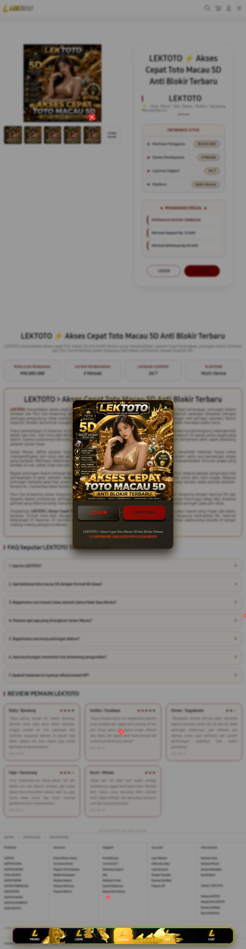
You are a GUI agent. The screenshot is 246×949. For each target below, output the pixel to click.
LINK (167, 939)
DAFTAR (144, 512)
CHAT (211, 939)
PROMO (34, 939)
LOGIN (98, 512)
